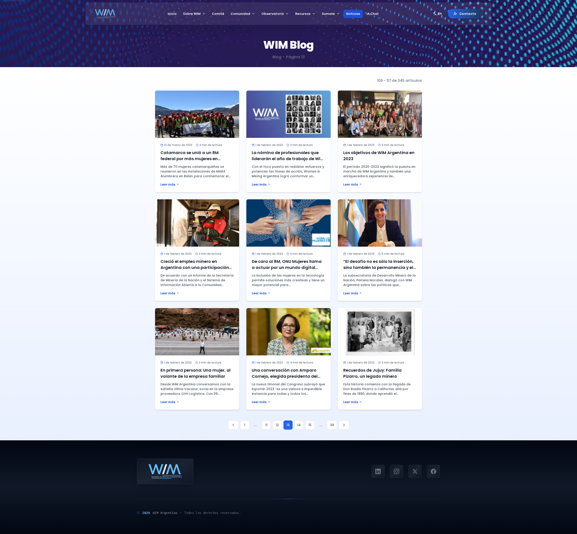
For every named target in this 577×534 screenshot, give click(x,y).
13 (288, 425)
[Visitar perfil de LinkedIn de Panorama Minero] (378, 471)
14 (299, 425)
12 (277, 425)
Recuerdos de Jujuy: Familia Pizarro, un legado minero (372, 373)
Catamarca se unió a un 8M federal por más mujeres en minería (189, 159)
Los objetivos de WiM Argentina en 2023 (378, 155)
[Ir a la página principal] (105, 13)
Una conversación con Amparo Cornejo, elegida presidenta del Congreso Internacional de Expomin (285, 379)
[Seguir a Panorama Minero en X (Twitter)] (414, 471)
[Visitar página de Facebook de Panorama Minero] (433, 471)
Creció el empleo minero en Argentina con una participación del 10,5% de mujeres (194, 267)
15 (309, 425)
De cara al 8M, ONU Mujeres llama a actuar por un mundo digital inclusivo (287, 267)
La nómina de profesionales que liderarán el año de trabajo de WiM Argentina (288, 159)
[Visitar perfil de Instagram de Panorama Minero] (396, 471)
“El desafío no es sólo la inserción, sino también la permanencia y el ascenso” (378, 267)
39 (332, 425)
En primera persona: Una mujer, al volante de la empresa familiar (195, 373)
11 (266, 425)
